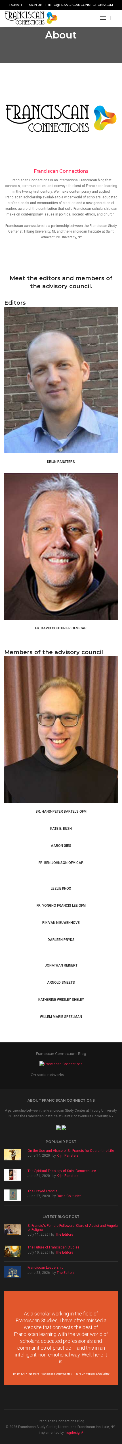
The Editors (64, 1234)
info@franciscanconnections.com (80, 5)
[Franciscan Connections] (31, 18)
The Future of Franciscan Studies (53, 1247)
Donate (16, 5)
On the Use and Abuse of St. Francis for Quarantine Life (71, 1151)
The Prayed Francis (43, 1191)
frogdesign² (74, 1433)
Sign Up (35, 5)
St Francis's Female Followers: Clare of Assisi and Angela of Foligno (73, 1228)
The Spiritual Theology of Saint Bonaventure (62, 1171)
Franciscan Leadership (45, 1268)
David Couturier (69, 1196)
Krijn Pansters (68, 1156)
